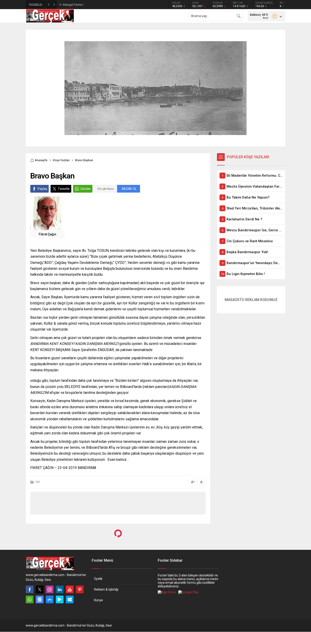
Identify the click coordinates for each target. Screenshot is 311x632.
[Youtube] (70, 589)
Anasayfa (41, 160)
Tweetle (64, 189)
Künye (98, 600)
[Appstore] (50, 599)
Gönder (85, 189)
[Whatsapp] (29, 599)
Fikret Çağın (47, 234)
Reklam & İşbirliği (106, 589)
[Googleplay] (60, 599)
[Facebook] (29, 589)
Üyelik (98, 579)
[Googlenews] (39, 599)
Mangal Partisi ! (73, 4)
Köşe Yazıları (61, 160)
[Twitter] (39, 589)
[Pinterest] (80, 589)
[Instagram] (50, 589)
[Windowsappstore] (70, 599)
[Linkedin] (60, 589)
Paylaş (42, 189)
